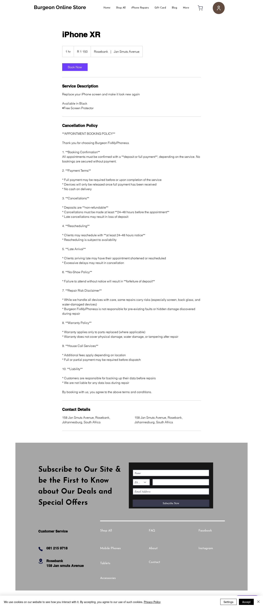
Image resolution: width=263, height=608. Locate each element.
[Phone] (41, 548)
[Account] (219, 8)
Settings (228, 602)
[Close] (258, 602)
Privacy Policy (152, 602)
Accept (246, 602)
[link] (75, 67)
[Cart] (200, 8)
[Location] (40, 561)
